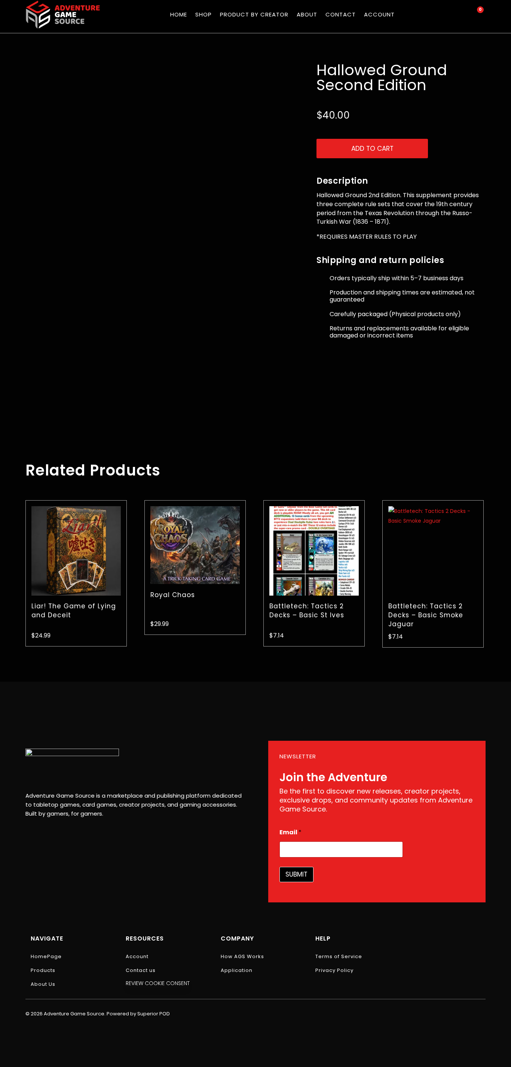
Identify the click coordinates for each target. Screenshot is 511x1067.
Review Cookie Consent (158, 983)
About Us (43, 984)
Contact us (141, 970)
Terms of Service (338, 956)
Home (178, 14)
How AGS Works (242, 956)
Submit (296, 874)
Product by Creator (254, 14)
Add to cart (372, 148)
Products (43, 970)
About (307, 14)
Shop (203, 14)
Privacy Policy (334, 970)
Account (379, 14)
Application (237, 970)
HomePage (46, 956)
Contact (340, 14)
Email (290, 832)
